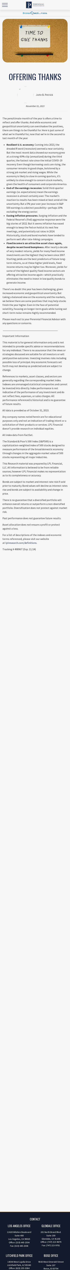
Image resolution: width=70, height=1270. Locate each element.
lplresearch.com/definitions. (21, 542)
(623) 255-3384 (22, 1268)
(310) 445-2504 (22, 1242)
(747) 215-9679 (54, 1241)
